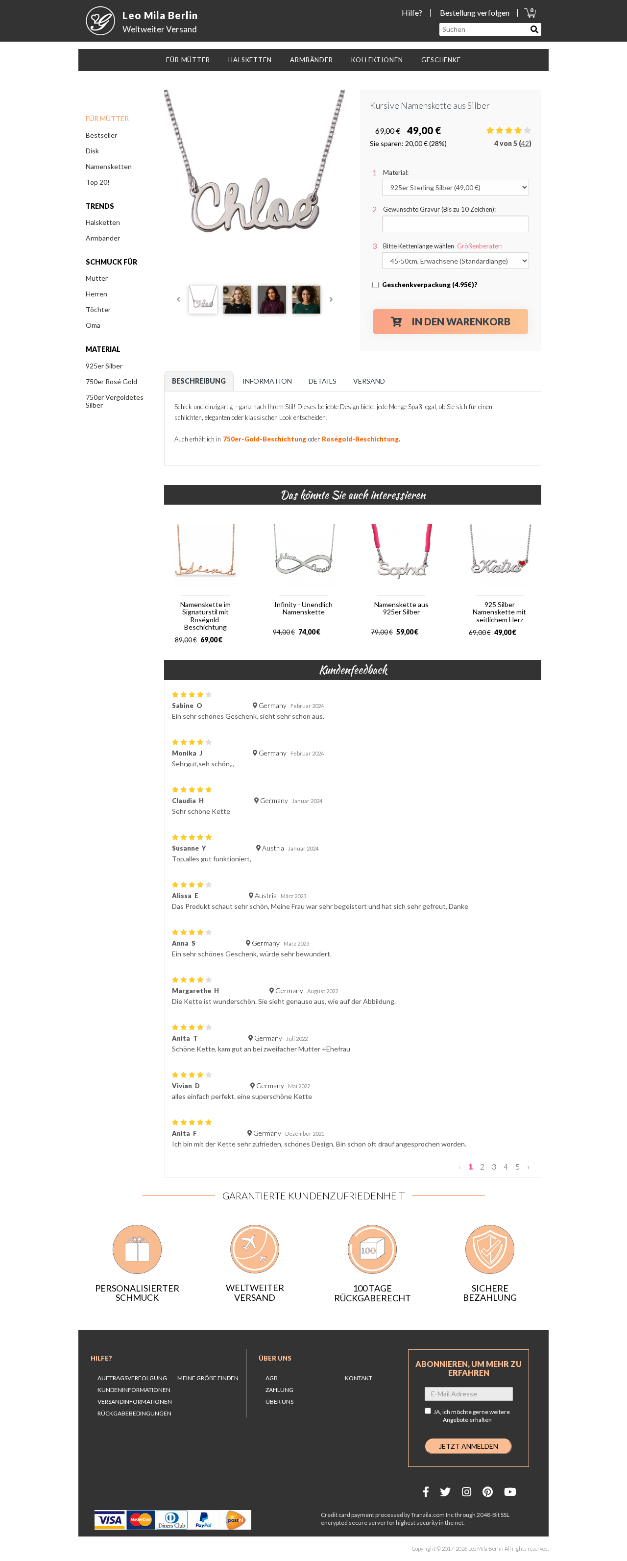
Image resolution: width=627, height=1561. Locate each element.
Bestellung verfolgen (474, 12)
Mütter (97, 278)
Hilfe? (412, 12)
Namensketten (109, 166)
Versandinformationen (134, 1401)
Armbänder (103, 238)
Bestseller (101, 135)
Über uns (275, 1358)
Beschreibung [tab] (199, 381)
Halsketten (103, 222)
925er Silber (104, 366)
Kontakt (358, 1378)
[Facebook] (426, 1491)
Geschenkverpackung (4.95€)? (430, 285)
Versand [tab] (369, 381)
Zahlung (279, 1389)
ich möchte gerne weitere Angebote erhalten (476, 1415)
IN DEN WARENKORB (461, 321)
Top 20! (98, 182)
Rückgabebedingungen (134, 1413)
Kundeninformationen (133, 1389)
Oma (93, 325)
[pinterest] (487, 1491)
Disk (92, 150)
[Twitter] (445, 1491)
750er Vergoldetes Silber (115, 401)
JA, (472, 1415)
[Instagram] (466, 1491)
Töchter (98, 309)
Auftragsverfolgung (132, 1378)
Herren (96, 294)
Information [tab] (267, 381)
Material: (396, 172)
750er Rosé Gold (111, 381)
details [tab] (323, 381)
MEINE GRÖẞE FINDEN (208, 1378)
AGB (271, 1378)
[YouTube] (510, 1491)
